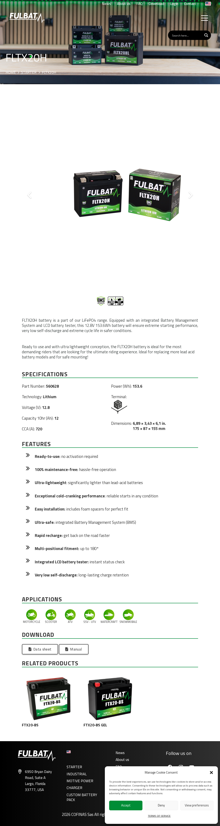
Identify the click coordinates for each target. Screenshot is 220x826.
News (120, 753)
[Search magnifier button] (206, 35)
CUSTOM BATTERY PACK (82, 797)
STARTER (74, 767)
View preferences (197, 805)
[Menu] (204, 18)
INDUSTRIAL (77, 774)
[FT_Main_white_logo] (27, 18)
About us (122, 759)
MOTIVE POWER (80, 781)
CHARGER (74, 788)
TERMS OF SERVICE (159, 816)
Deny (161, 805)
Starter (29, 72)
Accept (126, 805)
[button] (211, 772)
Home (11, 72)
